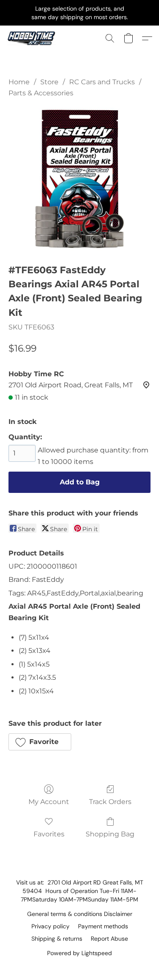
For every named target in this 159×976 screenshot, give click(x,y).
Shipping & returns (56, 938)
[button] (33, 38)
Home (19, 82)
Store (49, 82)
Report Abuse (109, 938)
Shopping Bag (110, 834)
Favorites (48, 834)
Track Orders (110, 802)
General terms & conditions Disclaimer (79, 914)
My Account (48, 802)
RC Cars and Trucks (102, 82)
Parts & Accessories (40, 93)
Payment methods (103, 926)
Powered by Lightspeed (79, 953)
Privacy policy (50, 926)
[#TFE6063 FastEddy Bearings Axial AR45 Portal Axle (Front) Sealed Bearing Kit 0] (79, 179)
